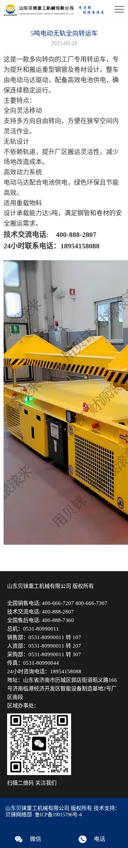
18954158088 (65, 671)
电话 (99, 839)
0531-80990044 (41, 663)
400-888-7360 (58, 620)
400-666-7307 (91, 603)
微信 (35, 839)
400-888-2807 (58, 612)
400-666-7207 (58, 603)
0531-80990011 (41, 629)
